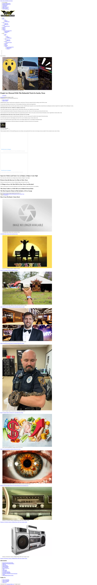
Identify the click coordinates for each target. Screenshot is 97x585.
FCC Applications (5, 567)
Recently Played (7, 26)
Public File (4, 564)
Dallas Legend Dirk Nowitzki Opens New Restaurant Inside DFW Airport (12, 343)
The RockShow (4, 5)
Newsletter (4, 28)
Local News (6, 194)
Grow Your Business (5, 8)
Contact (3, 29)
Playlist (3, 25)
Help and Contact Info (8, 30)
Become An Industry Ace (6, 4)
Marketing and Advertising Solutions (8, 563)
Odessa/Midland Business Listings (7, 575)
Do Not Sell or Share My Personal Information (9, 573)
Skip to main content (3, 0)
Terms (3, 569)
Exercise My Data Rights (6, 572)
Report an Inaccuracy (5, 568)
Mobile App (6, 24)
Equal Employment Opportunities (7, 562)
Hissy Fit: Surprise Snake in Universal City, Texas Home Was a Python (11, 412)
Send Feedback (6, 31)
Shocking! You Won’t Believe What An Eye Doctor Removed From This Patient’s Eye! (14, 485)
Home (5, 34)
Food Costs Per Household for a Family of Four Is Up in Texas (10, 449)
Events (5, 44)
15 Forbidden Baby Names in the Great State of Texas (9, 233)
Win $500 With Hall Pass (6, 3)
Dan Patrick (2, 97)
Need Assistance (5, 565)
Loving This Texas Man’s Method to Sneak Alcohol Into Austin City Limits (12, 306)
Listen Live (6, 23)
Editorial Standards (5, 566)
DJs (5, 19)
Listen (3, 22)
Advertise (6, 32)
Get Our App (4, 6)
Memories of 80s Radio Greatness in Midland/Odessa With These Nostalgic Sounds (13, 558)
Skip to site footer (10, 0)
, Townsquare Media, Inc (10, 584)
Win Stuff (4, 27)
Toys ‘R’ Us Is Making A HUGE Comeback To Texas (9, 270)
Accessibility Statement (6, 571)
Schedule (5, 20)
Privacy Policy (4, 570)
